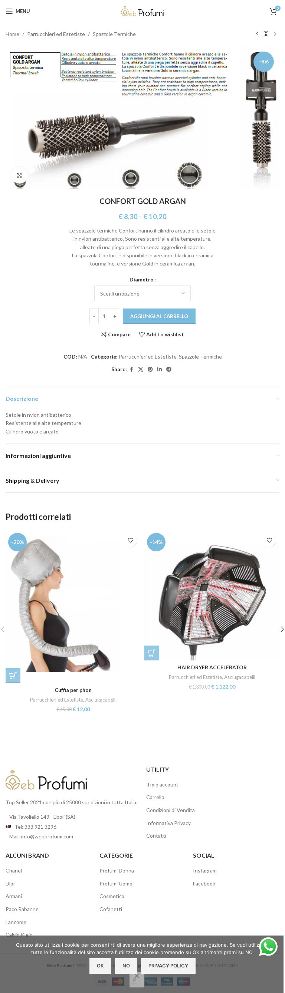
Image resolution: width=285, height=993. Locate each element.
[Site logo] (142, 10)
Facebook (204, 883)
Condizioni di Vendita (170, 810)
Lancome (16, 922)
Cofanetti (110, 909)
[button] (13, 675)
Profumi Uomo (115, 883)
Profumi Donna (116, 870)
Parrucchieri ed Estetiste (56, 34)
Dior (10, 883)
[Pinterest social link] (150, 369)
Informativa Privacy (168, 823)
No (126, 966)
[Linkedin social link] (159, 369)
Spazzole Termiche (114, 34)
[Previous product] (257, 34)
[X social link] (140, 369)
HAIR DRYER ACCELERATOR (212, 667)
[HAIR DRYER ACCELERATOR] (211, 595)
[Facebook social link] (131, 369)
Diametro (142, 279)
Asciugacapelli (101, 700)
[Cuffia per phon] (73, 606)
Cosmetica (111, 896)
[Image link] (46, 779)
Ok (100, 966)
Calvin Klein (19, 934)
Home (12, 34)
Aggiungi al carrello (159, 316)
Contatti (156, 835)
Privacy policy (168, 966)
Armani (14, 896)
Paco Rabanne (22, 909)
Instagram (205, 870)
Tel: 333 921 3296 (35, 827)
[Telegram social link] (169, 369)
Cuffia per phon (73, 690)
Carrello (155, 797)
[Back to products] (266, 34)
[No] (137, 979)
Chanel (14, 870)
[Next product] (275, 34)
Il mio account (162, 784)
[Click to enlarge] (19, 175)
